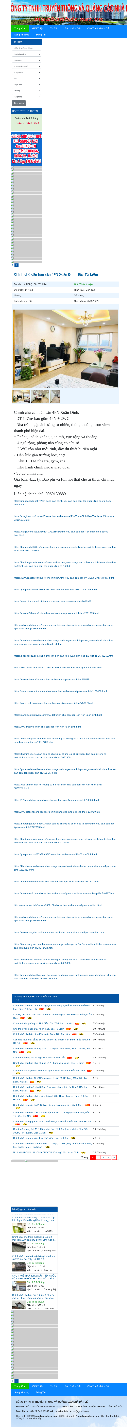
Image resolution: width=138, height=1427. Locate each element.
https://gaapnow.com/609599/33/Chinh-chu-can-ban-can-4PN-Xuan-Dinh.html (55, 854)
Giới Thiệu (37, 28)
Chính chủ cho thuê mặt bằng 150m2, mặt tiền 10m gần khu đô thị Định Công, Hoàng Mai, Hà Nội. (33, 1235)
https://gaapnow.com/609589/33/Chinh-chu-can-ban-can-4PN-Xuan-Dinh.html (55, 589)
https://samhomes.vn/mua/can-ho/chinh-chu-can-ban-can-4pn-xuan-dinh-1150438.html (60, 691)
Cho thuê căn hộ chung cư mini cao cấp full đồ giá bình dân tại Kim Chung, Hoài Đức (33, 1216)
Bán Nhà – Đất (73, 28)
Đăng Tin (41, 34)
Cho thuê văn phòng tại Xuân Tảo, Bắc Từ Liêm (38, 1028)
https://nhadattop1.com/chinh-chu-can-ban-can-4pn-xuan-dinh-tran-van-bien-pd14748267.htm (64, 893)
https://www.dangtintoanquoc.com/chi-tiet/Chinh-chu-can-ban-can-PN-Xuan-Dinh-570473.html (64, 577)
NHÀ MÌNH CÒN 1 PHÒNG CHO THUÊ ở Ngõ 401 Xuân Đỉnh (46, 1152)
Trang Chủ (20, 28)
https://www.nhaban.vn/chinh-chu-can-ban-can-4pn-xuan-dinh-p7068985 (52, 601)
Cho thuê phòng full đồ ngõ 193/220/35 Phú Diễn (39, 1057)
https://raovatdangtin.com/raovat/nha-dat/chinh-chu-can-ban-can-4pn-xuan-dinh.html (59, 932)
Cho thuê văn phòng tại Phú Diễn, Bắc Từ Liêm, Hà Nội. (43, 1023)
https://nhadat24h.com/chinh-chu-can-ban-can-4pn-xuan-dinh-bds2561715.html (56, 613)
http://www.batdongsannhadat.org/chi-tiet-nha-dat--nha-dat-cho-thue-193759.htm (57, 811)
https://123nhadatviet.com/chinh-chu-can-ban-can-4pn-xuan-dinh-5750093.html (56, 800)
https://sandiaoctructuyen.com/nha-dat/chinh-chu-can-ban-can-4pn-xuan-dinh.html (58, 715)
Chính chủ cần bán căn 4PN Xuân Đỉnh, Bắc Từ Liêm (41, 1034)
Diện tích (32, 1225)
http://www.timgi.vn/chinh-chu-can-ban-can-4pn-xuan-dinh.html (47, 726)
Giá (29, 1221)
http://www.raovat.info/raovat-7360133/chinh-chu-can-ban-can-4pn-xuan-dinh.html (57, 667)
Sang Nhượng (21, 34)
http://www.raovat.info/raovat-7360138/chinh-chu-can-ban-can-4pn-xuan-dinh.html (57, 905)
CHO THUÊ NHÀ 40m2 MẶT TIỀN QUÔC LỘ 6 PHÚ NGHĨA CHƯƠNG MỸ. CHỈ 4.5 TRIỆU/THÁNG (34, 1274)
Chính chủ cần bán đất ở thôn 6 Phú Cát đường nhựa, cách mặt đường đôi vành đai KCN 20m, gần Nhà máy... (33, 1294)
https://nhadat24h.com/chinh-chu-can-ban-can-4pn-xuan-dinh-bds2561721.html (56, 881)
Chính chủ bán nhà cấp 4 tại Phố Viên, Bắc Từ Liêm (40, 1138)
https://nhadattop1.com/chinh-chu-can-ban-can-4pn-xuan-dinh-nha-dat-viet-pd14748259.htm (63, 655)
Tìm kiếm (19, 103)
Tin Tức (54, 28)
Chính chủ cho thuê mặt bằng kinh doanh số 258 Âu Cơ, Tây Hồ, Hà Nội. (34, 1255)
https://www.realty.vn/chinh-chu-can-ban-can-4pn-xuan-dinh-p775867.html (53, 703)
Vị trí (29, 1228)
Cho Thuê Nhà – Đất (98, 28)
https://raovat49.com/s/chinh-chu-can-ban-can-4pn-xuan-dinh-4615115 (52, 679)
